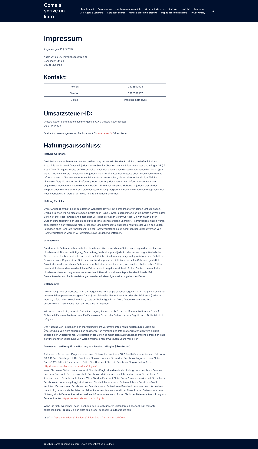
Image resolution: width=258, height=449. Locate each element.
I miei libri (185, 9)
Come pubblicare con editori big (161, 9)
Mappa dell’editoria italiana (174, 12)
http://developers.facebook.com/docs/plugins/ (70, 366)
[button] (213, 11)
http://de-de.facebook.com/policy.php (83, 398)
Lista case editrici (116, 12)
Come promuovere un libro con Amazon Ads (119, 9)
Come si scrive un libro (54, 10)
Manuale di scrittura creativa (143, 12)
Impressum (199, 9)
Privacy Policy (198, 12)
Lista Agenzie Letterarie (91, 12)
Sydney (110, 443)
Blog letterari (87, 9)
